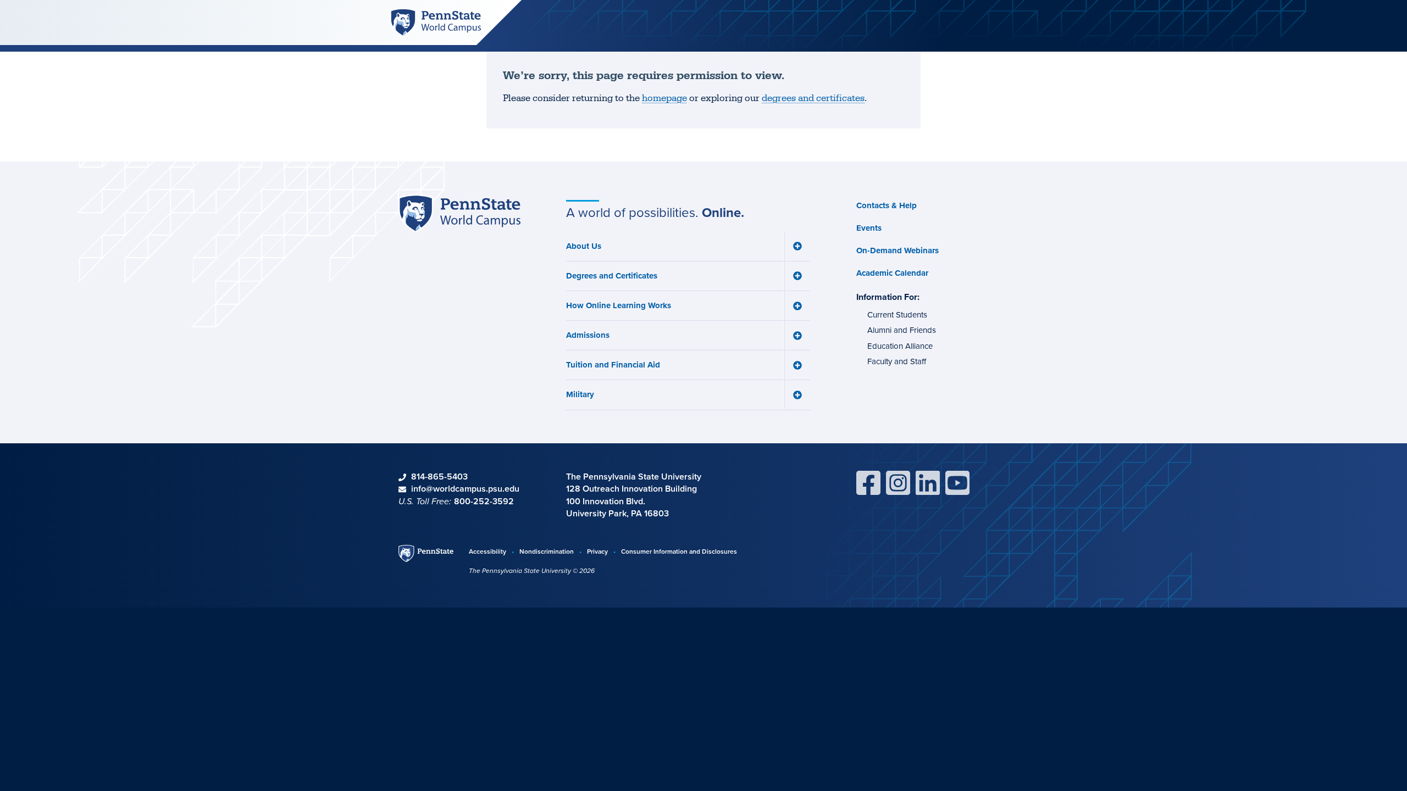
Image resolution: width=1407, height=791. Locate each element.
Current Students (897, 315)
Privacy (597, 551)
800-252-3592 (484, 501)
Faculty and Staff (896, 361)
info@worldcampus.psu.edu (465, 488)
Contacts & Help (886, 205)
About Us (583, 246)
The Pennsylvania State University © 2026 (532, 571)
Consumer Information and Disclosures (679, 551)
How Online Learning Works (618, 305)
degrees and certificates (813, 98)
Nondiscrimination (546, 551)
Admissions (588, 335)
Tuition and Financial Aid (613, 365)
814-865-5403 (439, 476)
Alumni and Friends (901, 330)
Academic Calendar (892, 273)
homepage (664, 98)
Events (869, 228)
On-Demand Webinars (897, 250)
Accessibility (487, 551)
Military (580, 394)
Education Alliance (900, 346)
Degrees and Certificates (611, 276)
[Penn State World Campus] (435, 22)
